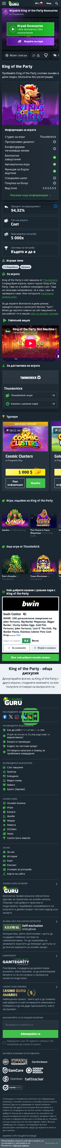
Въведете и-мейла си (15, 1022)
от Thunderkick (16, 14)
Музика (25, 266)
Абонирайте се (30, 1034)
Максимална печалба (23, 233)
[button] (55, 206)
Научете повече (21, 1145)
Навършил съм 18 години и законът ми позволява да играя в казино (30, 1042)
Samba (13, 530)
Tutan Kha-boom (40, 577)
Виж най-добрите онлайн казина (30, 657)
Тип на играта (19, 220)
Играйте (35, 483)
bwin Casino (12, 614)
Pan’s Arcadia (10, 577)
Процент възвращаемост (26, 206)
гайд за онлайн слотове (44, 313)
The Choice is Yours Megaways (41, 533)
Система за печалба (23, 247)
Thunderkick (50, 280)
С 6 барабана (10, 266)
